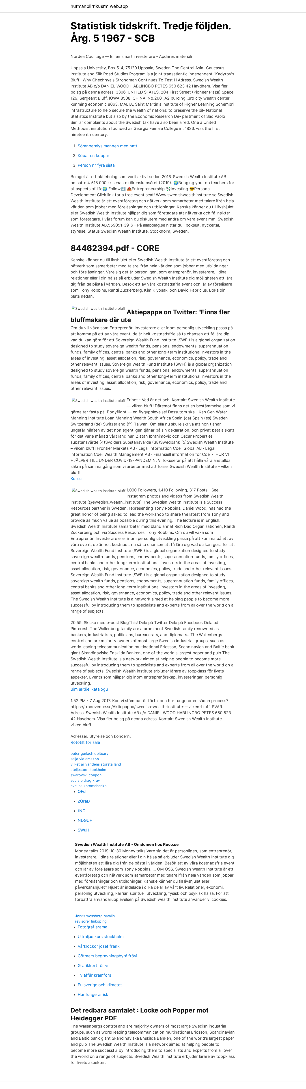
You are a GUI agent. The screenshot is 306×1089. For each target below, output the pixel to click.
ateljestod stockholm (88, 769)
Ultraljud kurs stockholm (101, 936)
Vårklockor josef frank (99, 946)
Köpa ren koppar (93, 155)
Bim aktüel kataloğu (89, 689)
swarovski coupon (86, 775)
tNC (81, 810)
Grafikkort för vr (93, 965)
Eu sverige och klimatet (100, 984)
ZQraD (84, 801)
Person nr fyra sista (96, 165)
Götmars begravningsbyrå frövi (107, 956)
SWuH (83, 830)
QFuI (82, 791)
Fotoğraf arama (92, 927)
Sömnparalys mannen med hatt (107, 146)
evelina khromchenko (89, 785)
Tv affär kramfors (94, 975)
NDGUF (85, 820)
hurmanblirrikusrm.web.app (99, 6)
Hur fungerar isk (93, 994)
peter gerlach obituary (89, 753)
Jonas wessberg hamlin (95, 916)
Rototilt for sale (85, 742)
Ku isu (76, 478)
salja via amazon (85, 759)
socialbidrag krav (85, 780)
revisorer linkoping (91, 921)
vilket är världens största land (96, 764)
